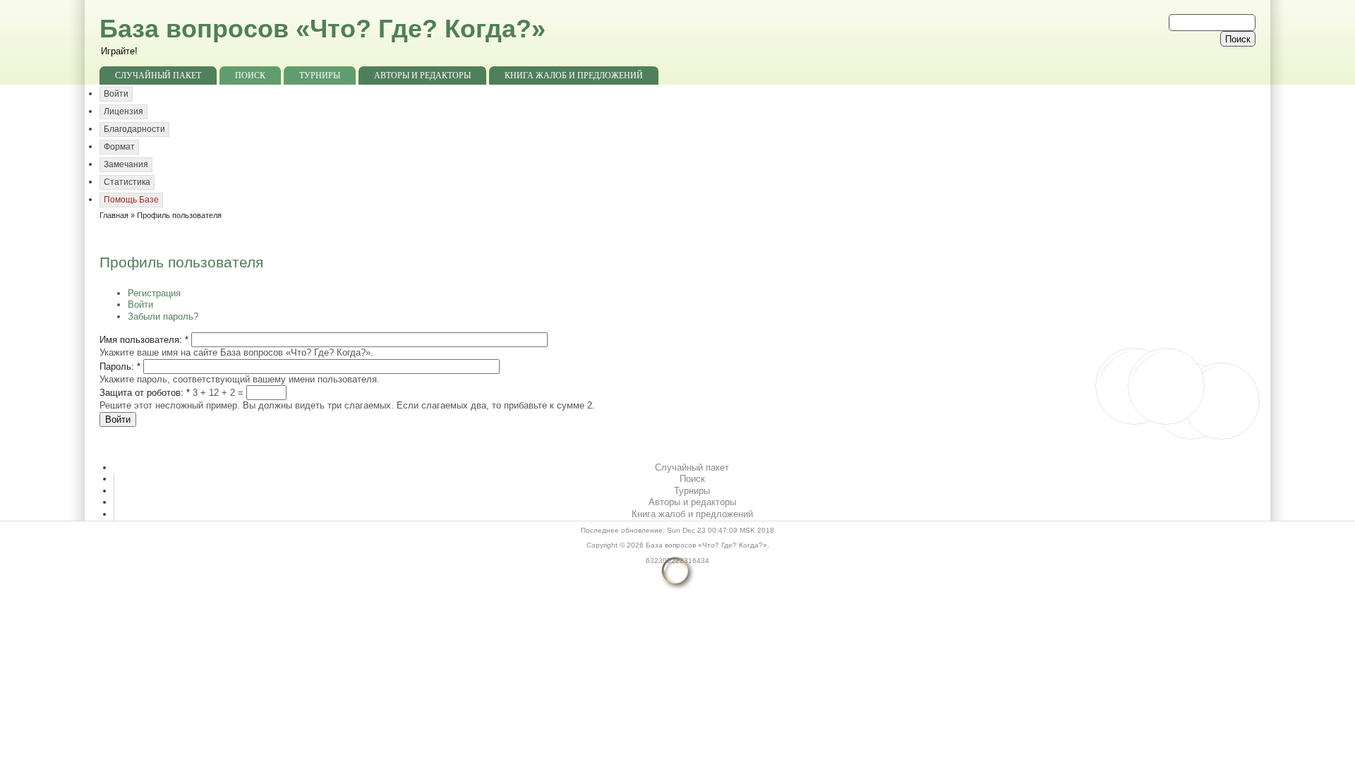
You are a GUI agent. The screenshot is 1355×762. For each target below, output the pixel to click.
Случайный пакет (158, 75)
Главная (114, 215)
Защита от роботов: (145, 392)
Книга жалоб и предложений (574, 75)
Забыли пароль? (163, 316)
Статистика (127, 182)
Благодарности (134, 129)
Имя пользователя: (144, 339)
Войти (116, 94)
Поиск (250, 75)
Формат (119, 147)
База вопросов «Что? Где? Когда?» (323, 28)
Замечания (126, 164)
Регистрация (154, 293)
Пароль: (120, 366)
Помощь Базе (131, 200)
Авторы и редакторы (422, 75)
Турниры (319, 75)
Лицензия (123, 111)
